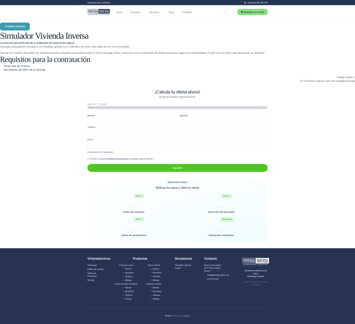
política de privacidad (118, 159)
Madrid (128, 269)
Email (90, 139)
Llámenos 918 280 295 (257, 3)
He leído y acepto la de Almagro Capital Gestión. (122, 159)
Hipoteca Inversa (153, 284)
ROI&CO (187, 316)
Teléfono (91, 127)
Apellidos (183, 115)
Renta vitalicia (154, 265)
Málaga (128, 280)
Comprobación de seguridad (100, 152)
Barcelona (129, 272)
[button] (15, 26)
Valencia (128, 276)
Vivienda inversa (126, 265)
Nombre (91, 115)
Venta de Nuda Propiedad (126, 284)
